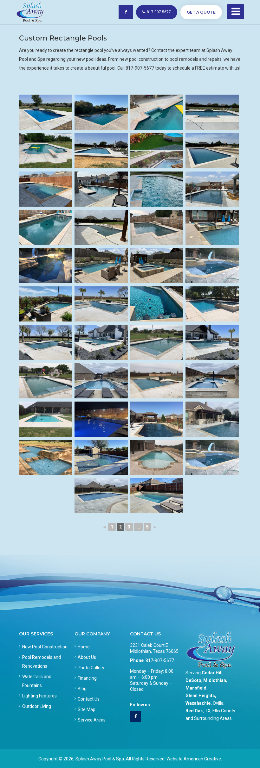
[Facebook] (135, 716)
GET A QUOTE (201, 12)
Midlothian (214, 680)
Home (84, 646)
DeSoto (193, 680)
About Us (87, 657)
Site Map (86, 709)
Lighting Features (39, 695)
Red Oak (194, 710)
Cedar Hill (212, 672)
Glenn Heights (200, 695)
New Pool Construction (45, 646)
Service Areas (92, 719)
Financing (87, 678)
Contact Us (89, 699)
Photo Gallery (91, 667)
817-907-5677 (159, 12)
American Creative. (203, 758)
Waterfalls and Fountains (36, 681)
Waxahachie (198, 703)
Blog (82, 688)
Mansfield (195, 687)
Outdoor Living (36, 706)
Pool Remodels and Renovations (41, 662)
